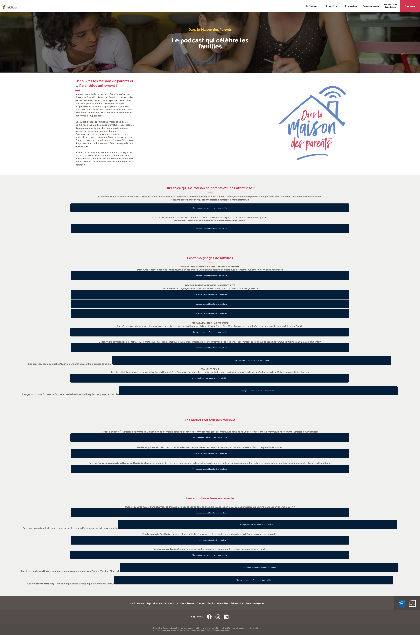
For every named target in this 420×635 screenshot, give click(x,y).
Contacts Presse (185, 603)
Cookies (200, 603)
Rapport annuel (155, 603)
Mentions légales (255, 603)
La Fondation (137, 603)
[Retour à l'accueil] (9, 6)
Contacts (169, 603)
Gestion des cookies (217, 603)
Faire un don (237, 603)
